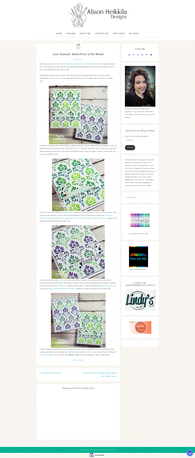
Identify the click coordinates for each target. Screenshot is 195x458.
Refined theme (98, 449)
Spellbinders (94, 64)
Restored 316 (111, 449)
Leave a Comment (78, 360)
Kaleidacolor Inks (66, 212)
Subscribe (130, 147)
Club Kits (89, 352)
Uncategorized (78, 59)
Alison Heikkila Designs (97, 15)
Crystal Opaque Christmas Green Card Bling (73, 218)
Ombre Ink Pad (63, 286)
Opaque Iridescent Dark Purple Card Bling (61, 288)
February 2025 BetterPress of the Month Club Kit (71, 64)
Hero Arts (79, 148)
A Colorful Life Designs (98, 218)
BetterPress (111, 67)
